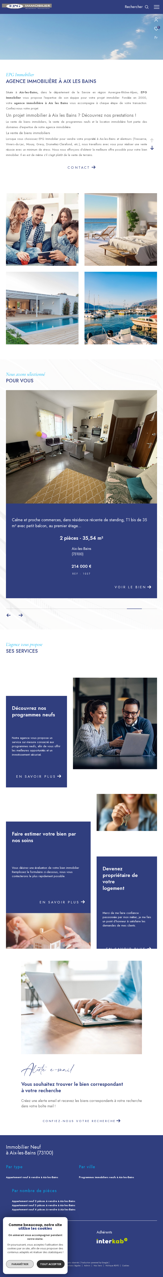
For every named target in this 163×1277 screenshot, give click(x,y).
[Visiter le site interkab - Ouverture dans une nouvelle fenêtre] (112, 1240)
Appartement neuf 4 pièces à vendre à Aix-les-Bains (43, 1209)
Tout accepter (50, 1264)
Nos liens (98, 1265)
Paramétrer (20, 1264)
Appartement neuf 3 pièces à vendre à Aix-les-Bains (43, 1205)
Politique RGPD (112, 1265)
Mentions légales (73, 1265)
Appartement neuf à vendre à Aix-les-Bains (32, 1177)
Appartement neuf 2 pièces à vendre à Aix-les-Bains (43, 1201)
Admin (87, 1265)
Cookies (125, 1265)
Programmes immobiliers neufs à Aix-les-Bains (106, 1177)
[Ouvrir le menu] (156, 7)
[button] (8, 615)
